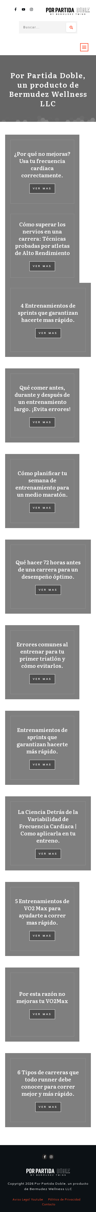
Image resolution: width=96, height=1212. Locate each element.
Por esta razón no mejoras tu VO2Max (42, 997)
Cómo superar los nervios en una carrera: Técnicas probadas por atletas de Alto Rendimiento (42, 238)
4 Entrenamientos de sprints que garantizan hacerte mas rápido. (48, 312)
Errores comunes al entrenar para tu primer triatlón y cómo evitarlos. (42, 654)
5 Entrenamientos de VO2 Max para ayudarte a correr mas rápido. (42, 911)
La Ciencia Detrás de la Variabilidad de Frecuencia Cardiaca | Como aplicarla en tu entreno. (48, 826)
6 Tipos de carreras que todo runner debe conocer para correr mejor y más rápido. (48, 1082)
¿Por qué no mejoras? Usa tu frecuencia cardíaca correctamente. (42, 164)
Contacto (48, 1204)
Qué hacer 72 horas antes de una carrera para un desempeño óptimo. (48, 569)
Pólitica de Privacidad (64, 1199)
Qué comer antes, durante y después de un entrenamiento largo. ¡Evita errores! (42, 398)
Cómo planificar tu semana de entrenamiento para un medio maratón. (42, 483)
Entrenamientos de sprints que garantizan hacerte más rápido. (42, 740)
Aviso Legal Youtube (28, 1199)
